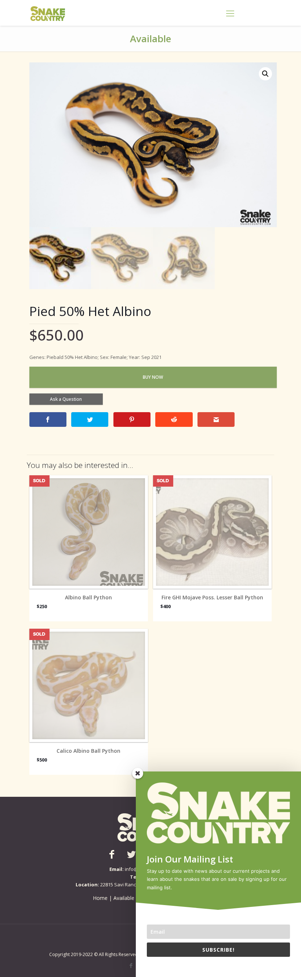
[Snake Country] (47, 13)
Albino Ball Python (88, 597)
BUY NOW (153, 377)
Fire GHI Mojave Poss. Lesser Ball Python (212, 597)
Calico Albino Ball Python (88, 751)
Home (100, 897)
